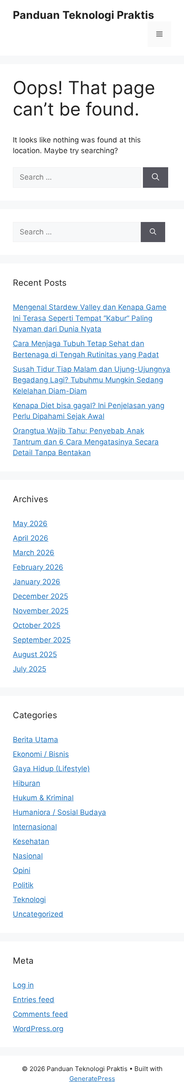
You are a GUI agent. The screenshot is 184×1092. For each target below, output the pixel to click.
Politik (23, 885)
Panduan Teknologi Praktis (83, 15)
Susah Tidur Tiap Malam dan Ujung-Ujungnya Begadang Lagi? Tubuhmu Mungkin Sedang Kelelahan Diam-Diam (91, 380)
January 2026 (36, 581)
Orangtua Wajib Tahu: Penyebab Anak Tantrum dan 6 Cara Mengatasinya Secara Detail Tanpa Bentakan (86, 441)
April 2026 (30, 538)
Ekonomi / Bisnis (41, 754)
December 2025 (40, 596)
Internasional (35, 827)
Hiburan (26, 783)
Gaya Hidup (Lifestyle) (51, 768)
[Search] (155, 177)
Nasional (28, 856)
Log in (23, 985)
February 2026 (38, 567)
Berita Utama (35, 739)
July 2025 (29, 669)
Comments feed (40, 1014)
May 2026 (30, 523)
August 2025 (35, 654)
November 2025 (40, 611)
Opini (21, 870)
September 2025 (42, 640)
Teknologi (29, 899)
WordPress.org (38, 1028)
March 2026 (33, 552)
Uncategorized (38, 914)
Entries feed (33, 999)
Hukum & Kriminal (43, 797)
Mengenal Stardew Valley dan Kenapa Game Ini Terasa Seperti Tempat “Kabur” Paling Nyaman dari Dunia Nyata (89, 318)
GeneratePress (92, 1078)
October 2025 (36, 625)
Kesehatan (31, 841)
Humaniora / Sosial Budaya (59, 812)
